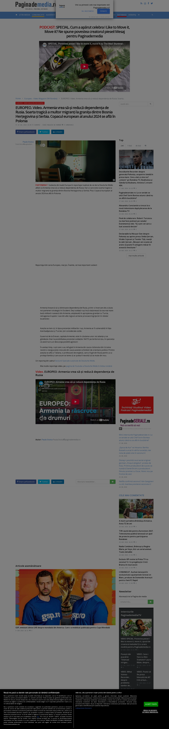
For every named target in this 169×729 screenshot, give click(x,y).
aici (38, 717)
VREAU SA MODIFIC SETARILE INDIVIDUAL (150, 711)
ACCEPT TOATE (151, 704)
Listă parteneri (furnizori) (84, 708)
